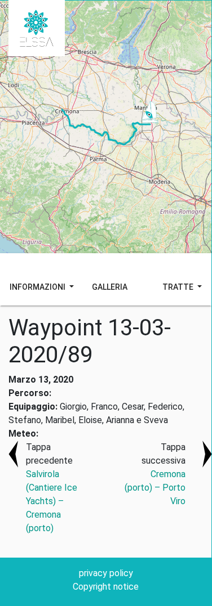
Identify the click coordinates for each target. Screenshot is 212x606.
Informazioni (38, 286)
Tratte (178, 286)
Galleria (109, 286)
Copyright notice (106, 586)
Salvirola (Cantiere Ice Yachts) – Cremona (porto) (51, 501)
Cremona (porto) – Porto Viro (155, 487)
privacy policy (106, 573)
